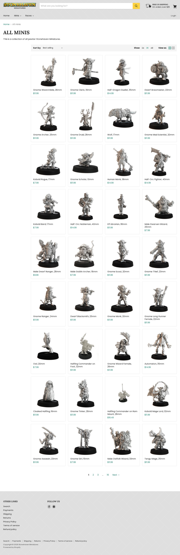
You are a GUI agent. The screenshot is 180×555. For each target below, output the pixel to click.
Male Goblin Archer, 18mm (84, 271)
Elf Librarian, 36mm (117, 224)
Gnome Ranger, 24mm (45, 316)
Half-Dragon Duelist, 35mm (121, 89)
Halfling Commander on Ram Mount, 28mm (122, 413)
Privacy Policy (9, 521)
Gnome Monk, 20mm (118, 316)
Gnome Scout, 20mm (118, 271)
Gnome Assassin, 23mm (45, 458)
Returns (7, 517)
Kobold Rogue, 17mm (44, 179)
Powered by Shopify (11, 547)
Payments (8, 510)
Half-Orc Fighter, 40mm (157, 179)
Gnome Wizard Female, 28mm (119, 365)
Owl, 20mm (39, 363)
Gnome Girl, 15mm (79, 458)
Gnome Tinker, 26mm (81, 411)
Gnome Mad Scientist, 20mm (159, 134)
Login (173, 15)
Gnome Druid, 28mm (81, 134)
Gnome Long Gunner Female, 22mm (155, 318)
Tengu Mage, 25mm (155, 458)
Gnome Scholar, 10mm (82, 179)
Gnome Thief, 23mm (155, 271)
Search (6, 506)
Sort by (37, 48)
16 (108, 474)
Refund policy (9, 529)
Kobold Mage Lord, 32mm (158, 411)
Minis (17, 15)
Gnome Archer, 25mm (44, 134)
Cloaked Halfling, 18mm (45, 411)
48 (152, 48)
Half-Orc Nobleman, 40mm (84, 224)
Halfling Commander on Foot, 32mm (82, 365)
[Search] (136, 6)
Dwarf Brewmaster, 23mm (158, 89)
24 (143, 48)
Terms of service (11, 525)
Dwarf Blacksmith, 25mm (83, 316)
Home (6, 15)
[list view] (173, 48)
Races (28, 15)
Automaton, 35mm (154, 363)
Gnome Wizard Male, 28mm (47, 89)
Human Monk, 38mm (118, 179)
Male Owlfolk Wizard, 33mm (121, 458)
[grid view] (170, 48)
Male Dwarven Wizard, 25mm (156, 225)
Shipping (7, 514)
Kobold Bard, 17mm (43, 224)
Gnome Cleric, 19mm (81, 89)
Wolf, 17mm (113, 134)
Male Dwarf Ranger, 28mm (47, 271)
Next (115, 474)
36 (147, 48)
